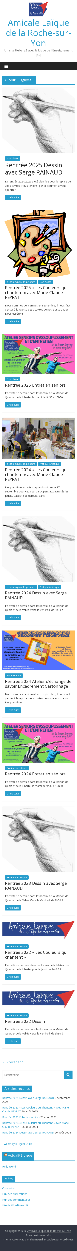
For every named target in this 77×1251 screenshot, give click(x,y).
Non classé (13, 158)
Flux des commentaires (16, 1199)
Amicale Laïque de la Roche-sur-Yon (38, 32)
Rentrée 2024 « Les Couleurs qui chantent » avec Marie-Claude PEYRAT (36, 474)
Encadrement (14, 675)
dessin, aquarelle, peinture (21, 282)
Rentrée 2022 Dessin (25, 1021)
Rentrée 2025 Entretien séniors (35, 385)
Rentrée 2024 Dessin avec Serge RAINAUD (36, 595)
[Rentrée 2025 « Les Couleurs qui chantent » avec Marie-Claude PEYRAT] (38, 212)
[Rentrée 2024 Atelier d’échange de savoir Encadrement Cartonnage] (38, 633)
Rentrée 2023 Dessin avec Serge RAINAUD (36, 885)
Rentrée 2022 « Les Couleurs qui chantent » (36, 954)
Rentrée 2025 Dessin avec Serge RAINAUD (33, 168)
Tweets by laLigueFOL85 (17, 1144)
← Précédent (12, 1062)
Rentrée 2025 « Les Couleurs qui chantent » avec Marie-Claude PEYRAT (36, 292)
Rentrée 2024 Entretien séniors (35, 774)
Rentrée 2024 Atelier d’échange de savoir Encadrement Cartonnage (38, 683)
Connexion (8, 1188)
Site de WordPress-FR (15, 1205)
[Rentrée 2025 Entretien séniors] (38, 336)
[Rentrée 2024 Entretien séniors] (38, 725)
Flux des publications (14, 1194)
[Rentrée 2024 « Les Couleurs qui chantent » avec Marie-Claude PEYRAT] (38, 420)
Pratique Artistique (49, 463)
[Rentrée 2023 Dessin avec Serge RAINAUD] (38, 809)
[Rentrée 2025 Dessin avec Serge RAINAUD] (38, 90)
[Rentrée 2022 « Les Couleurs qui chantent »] (38, 923)
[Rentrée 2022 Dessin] (38, 992)
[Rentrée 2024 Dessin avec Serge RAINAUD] (38, 518)
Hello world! (9, 1166)
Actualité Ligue (20, 1155)
